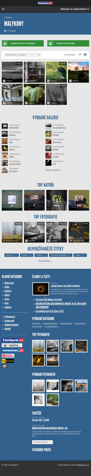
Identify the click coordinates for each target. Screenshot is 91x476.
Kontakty (8, 328)
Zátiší (11, 156)
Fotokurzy (8, 307)
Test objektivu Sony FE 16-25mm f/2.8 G (50, 311)
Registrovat (80, 9)
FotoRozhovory (66, 323)
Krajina (12, 135)
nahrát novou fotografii (23, 43)
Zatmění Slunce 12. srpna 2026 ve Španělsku (65, 285)
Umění (56, 156)
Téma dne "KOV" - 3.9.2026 (40, 419)
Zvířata (56, 135)
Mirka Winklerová (12, 241)
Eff (34, 205)
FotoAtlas (13, 171)
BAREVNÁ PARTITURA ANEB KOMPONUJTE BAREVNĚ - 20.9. (50, 428)
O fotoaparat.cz (10, 316)
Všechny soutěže (41, 442)
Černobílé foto (59, 127)
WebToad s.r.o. (83, 465)
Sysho (79, 205)
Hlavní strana (9, 282)
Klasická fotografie (50, 323)
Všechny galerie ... (53, 169)
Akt (54, 164)
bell (12, 205)
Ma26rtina (31, 241)
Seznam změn (9, 320)
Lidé (11, 142)
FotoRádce (36, 323)
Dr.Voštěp (53, 241)
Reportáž (57, 142)
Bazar (7, 303)
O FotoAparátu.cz (51, 326)
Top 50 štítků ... (45, 260)
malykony (9, 81)
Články (7, 286)
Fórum (7, 299)
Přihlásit (66, 9)
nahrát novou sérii (66, 43)
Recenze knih (37, 326)
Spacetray (57, 205)
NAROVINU (14, 127)
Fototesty (8, 291)
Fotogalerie (8, 17)
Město (55, 149)
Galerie (7, 295)
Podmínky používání (11, 324)
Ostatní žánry (15, 164)
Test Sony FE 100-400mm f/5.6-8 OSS (49, 299)
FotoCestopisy (79, 323)
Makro (12, 149)
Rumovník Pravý (78, 241)
